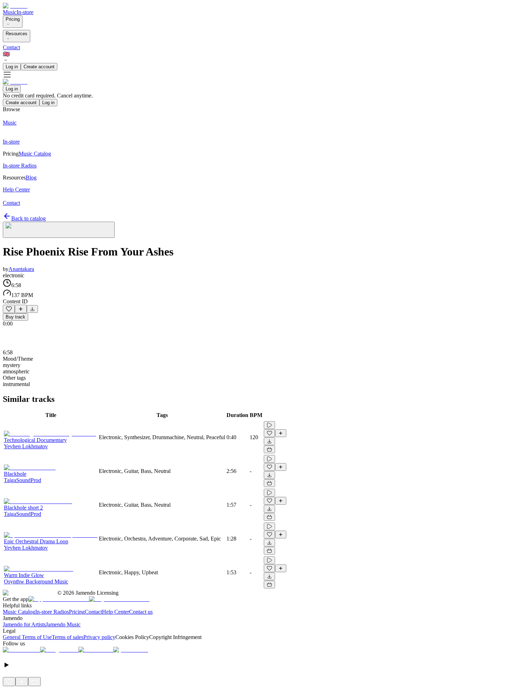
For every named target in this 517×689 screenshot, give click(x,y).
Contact (11, 47)
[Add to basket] (269, 449)
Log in (12, 66)
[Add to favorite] (9, 309)
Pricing (13, 19)
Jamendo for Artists (24, 624)
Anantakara (21, 269)
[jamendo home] (15, 6)
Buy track (15, 317)
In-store (25, 12)
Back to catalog (28, 218)
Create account (39, 66)
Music (10, 12)
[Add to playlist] (21, 309)
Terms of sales (67, 637)
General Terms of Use (27, 637)
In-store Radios (52, 612)
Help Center (115, 612)
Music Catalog (19, 612)
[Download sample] (32, 309)
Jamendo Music (63, 624)
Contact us (141, 612)
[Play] (59, 230)
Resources (16, 33)
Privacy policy (99, 637)
